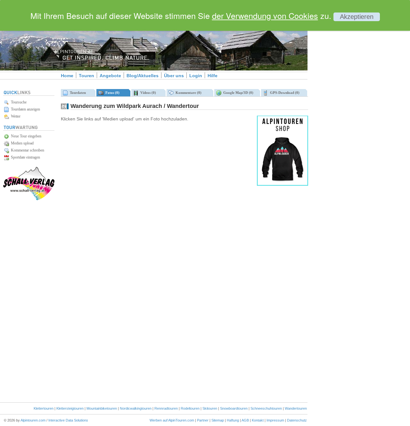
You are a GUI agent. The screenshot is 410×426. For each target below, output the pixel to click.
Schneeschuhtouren (266, 408)
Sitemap (217, 420)
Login (195, 75)
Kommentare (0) (187, 92)
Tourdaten (77, 92)
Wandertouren (296, 408)
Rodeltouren (190, 408)
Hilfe (212, 75)
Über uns (174, 75)
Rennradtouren (166, 408)
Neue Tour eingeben (25, 136)
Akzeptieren (356, 16)
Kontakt (258, 420)
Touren (86, 75)
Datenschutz (297, 420)
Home (67, 75)
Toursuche (18, 102)
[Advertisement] (362, 110)
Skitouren (209, 408)
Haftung (233, 420)
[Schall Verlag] (28, 199)
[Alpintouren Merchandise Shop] (282, 184)
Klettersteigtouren (70, 408)
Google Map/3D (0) (237, 92)
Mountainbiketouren (101, 408)
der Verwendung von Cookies (265, 15)
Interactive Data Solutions (68, 420)
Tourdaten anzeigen (24, 109)
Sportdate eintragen (24, 157)
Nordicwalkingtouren (136, 408)
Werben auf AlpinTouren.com (172, 420)
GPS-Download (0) (283, 92)
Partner (203, 420)
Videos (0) (147, 92)
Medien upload (21, 143)
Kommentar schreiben (26, 150)
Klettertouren (43, 408)
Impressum (275, 420)
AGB (245, 420)
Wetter (14, 116)
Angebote (110, 75)
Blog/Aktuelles (143, 75)
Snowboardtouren (234, 408)
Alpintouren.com (32, 420)
